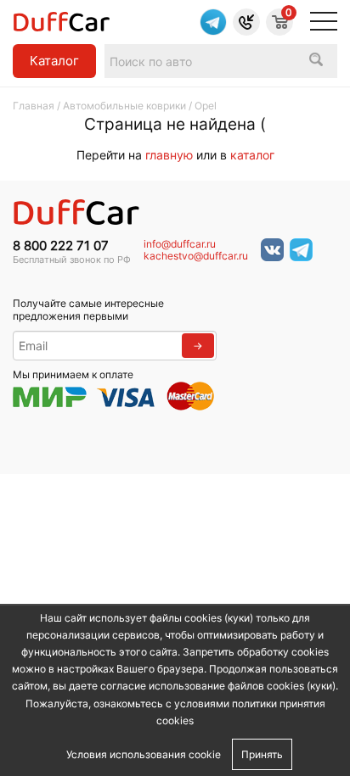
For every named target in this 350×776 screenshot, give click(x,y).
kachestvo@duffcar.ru (196, 256)
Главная (33, 105)
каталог (252, 155)
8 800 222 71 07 (61, 246)
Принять (262, 754)
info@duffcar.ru (180, 244)
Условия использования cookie (143, 754)
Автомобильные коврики (124, 105)
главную (169, 155)
